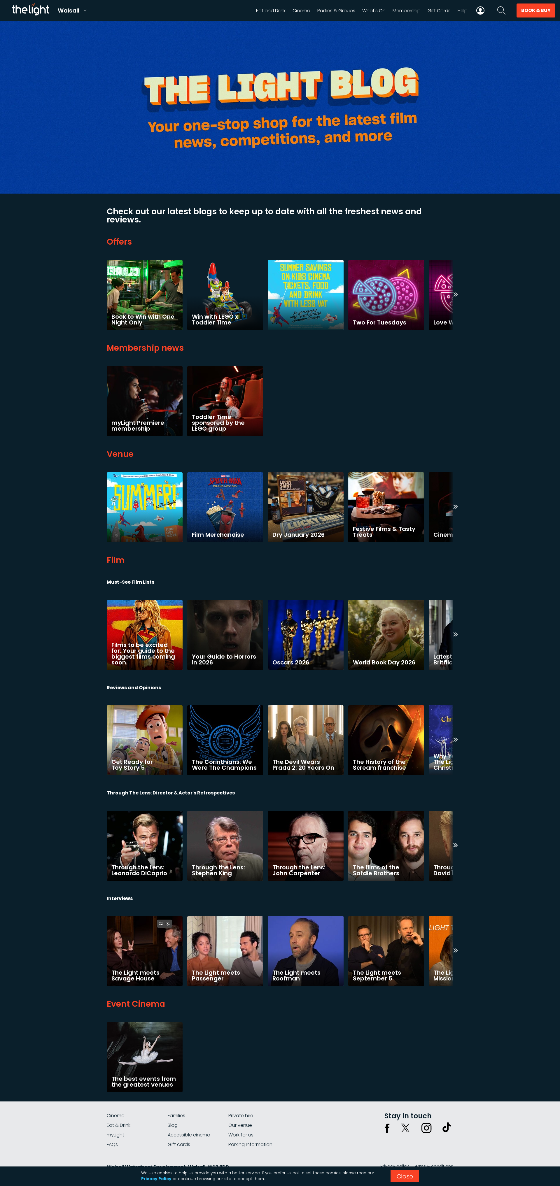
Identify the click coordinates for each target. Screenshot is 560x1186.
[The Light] (30, 10)
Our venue (240, 1125)
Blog (173, 1125)
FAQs (112, 1144)
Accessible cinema (189, 1134)
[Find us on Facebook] (387, 1128)
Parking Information (250, 1144)
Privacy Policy (156, 1179)
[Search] (501, 10)
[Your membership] (480, 10)
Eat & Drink (118, 1125)
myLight (115, 1134)
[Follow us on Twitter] (405, 1128)
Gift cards (179, 1144)
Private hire (240, 1115)
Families (176, 1115)
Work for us (240, 1134)
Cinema (116, 1115)
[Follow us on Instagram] (426, 1128)
